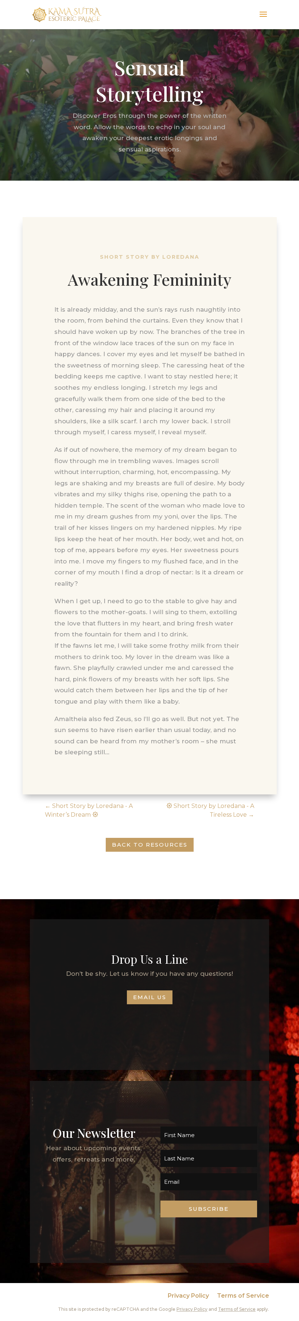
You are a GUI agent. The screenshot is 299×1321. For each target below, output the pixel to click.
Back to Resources (149, 844)
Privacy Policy (188, 1296)
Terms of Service (243, 1296)
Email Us (149, 997)
